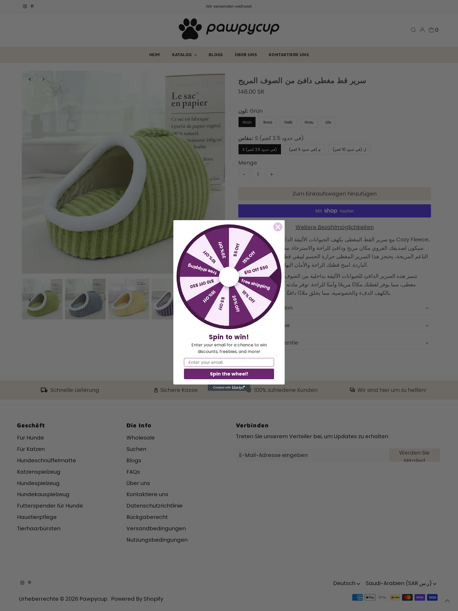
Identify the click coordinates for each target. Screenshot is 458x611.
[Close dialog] (278, 227)
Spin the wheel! (229, 373)
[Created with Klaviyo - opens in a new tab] (229, 387)
